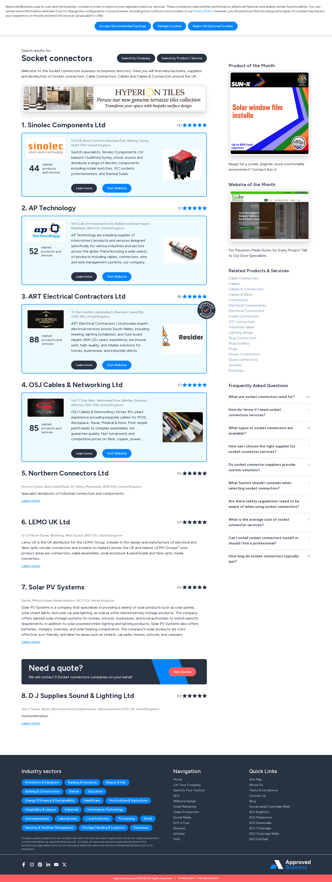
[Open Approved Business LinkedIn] (48, 864)
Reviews (179, 828)
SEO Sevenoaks (260, 823)
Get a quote (182, 672)
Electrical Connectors (246, 311)
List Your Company (187, 785)
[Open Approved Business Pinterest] (40, 864)
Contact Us (257, 796)
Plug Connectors (242, 338)
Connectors (238, 300)
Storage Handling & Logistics (103, 828)
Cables (234, 283)
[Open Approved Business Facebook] (23, 864)
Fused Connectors (244, 316)
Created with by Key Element (198, 878)
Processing (126, 819)
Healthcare (92, 800)
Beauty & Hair (116, 782)
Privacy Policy (203, 11)
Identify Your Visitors (189, 790)
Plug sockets (239, 343)
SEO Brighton (259, 812)
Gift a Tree (181, 823)
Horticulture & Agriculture (128, 800)
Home (177, 779)
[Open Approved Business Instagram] (32, 864)
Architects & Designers (42, 782)
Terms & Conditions (263, 790)
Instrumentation (37, 819)
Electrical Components (247, 305)
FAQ (176, 839)
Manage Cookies (169, 26)
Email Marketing (184, 807)
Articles (179, 834)
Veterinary (141, 828)
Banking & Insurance (82, 782)
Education (95, 791)
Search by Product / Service (182, 58)
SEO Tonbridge (260, 828)
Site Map (255, 779)
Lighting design (241, 332)
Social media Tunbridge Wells (269, 807)
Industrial (71, 809)
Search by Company (136, 58)
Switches (236, 370)
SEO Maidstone (260, 817)
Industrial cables (242, 327)
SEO (176, 796)
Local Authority (97, 819)
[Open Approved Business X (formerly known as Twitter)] (64, 864)
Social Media (182, 817)
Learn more (84, 188)
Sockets (235, 365)
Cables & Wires (241, 294)
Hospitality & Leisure (40, 809)
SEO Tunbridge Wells (264, 834)
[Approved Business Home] (290, 864)
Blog (252, 801)
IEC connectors (242, 321)
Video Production (186, 812)
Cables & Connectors (246, 289)
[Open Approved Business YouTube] (56, 864)
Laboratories (67, 819)
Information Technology (105, 809)
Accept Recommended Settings (122, 26)
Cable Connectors (244, 278)
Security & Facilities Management (49, 828)
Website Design (184, 801)
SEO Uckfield (258, 839)
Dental (74, 791)
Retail (148, 819)
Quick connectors (243, 359)
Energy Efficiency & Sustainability (50, 800)
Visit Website (117, 188)
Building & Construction (42, 791)
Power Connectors (244, 354)
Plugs (233, 349)
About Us (256, 785)
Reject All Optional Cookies (213, 26)
